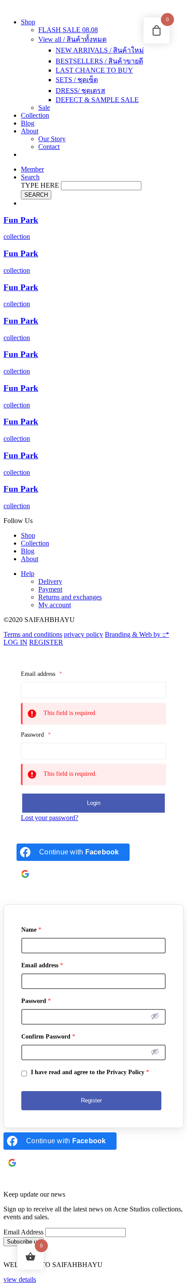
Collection (35, 115)
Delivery (50, 581)
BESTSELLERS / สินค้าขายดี (99, 61)
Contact (49, 146)
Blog (27, 123)
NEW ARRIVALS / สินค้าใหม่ (100, 50)
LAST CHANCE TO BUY (94, 70)
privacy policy (83, 634)
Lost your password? (49, 817)
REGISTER (46, 642)
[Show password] (154, 1016)
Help (27, 573)
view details (19, 1279)
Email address (41, 674)
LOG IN (15, 642)
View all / (72, 39)
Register (91, 1100)
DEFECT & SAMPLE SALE (97, 99)
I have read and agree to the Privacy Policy (89, 1072)
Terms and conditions (32, 634)
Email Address (23, 1232)
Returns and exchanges (70, 597)
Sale (44, 107)
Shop (28, 22)
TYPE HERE (40, 185)
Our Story (52, 138)
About (29, 131)
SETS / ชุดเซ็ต (77, 79)
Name (31, 929)
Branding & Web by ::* (137, 634)
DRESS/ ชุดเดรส (80, 90)
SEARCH (36, 195)
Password (36, 734)
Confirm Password (48, 1036)
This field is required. (70, 713)
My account (54, 605)
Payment (50, 589)
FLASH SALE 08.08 (68, 29)
